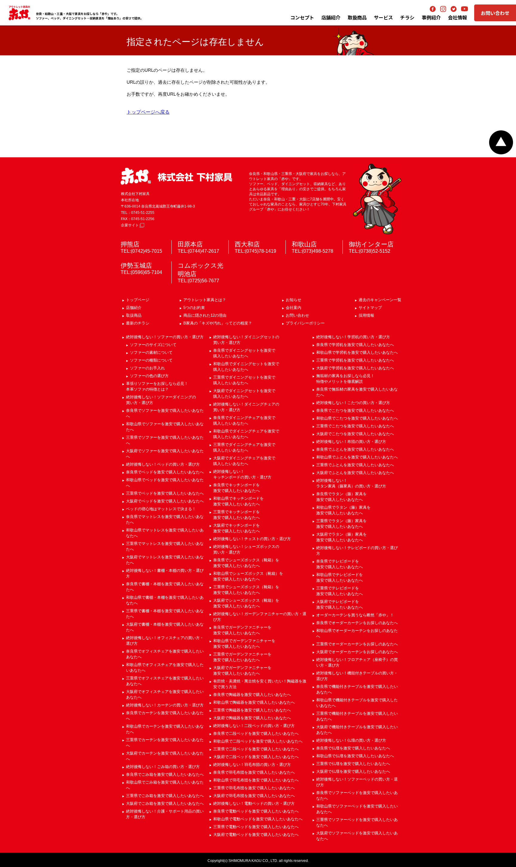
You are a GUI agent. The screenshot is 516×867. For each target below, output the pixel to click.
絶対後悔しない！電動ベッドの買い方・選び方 (254, 803)
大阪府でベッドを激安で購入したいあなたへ (165, 501)
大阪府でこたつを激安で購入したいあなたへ (355, 434)
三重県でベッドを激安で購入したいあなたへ (165, 493)
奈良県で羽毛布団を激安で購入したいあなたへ (254, 772)
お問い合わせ (495, 12)
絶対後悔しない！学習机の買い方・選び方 (353, 337)
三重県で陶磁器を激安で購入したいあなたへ (252, 710)
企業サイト (130, 225)
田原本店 (190, 244)
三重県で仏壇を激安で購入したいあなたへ (353, 763)
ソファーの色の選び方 (149, 376)
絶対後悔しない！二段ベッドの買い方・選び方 (254, 725)
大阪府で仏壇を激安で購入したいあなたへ (353, 771)
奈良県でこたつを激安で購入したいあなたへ (355, 410)
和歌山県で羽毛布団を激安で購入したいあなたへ (256, 780)
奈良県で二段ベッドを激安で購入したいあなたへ (256, 733)
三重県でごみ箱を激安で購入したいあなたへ (165, 795)
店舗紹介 (330, 17)
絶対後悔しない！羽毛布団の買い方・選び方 (252, 764)
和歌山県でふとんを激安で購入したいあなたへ (357, 457)
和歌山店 (304, 244)
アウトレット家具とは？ (204, 300)
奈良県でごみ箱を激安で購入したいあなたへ (165, 774)
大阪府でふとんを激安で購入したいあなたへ (355, 472)
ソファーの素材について (151, 352)
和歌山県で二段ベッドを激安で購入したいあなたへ (257, 741)
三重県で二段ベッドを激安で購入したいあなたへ (256, 749)
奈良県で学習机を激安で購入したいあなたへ (355, 344)
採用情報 (366, 315)
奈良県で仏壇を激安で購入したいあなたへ (353, 748)
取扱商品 (134, 315)
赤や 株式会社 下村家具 (176, 176)
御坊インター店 (371, 244)
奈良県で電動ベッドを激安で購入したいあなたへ (256, 811)
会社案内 (293, 307)
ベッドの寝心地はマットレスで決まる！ (161, 509)
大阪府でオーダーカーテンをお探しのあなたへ (357, 652)
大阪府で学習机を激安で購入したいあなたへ (355, 368)
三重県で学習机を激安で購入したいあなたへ (355, 360)
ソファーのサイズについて (153, 344)
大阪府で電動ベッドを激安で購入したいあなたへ (256, 834)
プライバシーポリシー (305, 323)
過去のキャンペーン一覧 (380, 300)
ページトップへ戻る (501, 142)
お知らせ (293, 300)
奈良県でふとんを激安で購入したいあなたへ (355, 449)
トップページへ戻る (148, 112)
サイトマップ (370, 307)
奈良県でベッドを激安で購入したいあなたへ (165, 472)
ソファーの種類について (151, 360)
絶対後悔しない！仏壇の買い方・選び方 (351, 740)
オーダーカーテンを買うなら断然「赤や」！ (355, 615)
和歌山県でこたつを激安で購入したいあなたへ (357, 418)
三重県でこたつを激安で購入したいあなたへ (355, 426)
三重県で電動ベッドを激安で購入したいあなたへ (256, 827)
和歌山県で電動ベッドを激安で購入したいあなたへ (257, 819)
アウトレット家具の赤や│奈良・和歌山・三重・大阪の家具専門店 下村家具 (19, 12)
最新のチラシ (137, 323)
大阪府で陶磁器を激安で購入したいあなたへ (252, 718)
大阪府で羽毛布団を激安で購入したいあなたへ (254, 795)
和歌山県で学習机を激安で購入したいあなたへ (357, 352)
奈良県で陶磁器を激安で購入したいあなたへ (252, 694)
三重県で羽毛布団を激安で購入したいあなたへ (254, 788)
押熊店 (130, 244)
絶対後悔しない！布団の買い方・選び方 (351, 441)
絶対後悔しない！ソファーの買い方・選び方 (165, 337)
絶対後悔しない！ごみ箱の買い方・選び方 (163, 766)
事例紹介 (431, 17)
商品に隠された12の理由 (204, 315)
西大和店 (247, 244)
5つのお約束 (194, 307)
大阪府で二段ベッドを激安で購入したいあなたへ (256, 757)
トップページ (137, 300)
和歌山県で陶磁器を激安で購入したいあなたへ (254, 702)
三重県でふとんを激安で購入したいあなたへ (355, 465)
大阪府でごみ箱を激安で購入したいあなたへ (165, 803)
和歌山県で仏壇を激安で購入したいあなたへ (355, 756)
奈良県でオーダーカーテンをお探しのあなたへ (357, 623)
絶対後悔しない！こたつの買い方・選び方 (353, 402)
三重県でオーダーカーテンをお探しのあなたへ (357, 644)
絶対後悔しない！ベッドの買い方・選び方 (163, 464)
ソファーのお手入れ (147, 368)
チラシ (407, 17)
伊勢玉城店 (136, 265)
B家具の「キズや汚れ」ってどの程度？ (217, 323)
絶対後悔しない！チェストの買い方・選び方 (252, 539)
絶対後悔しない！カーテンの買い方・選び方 (165, 705)
